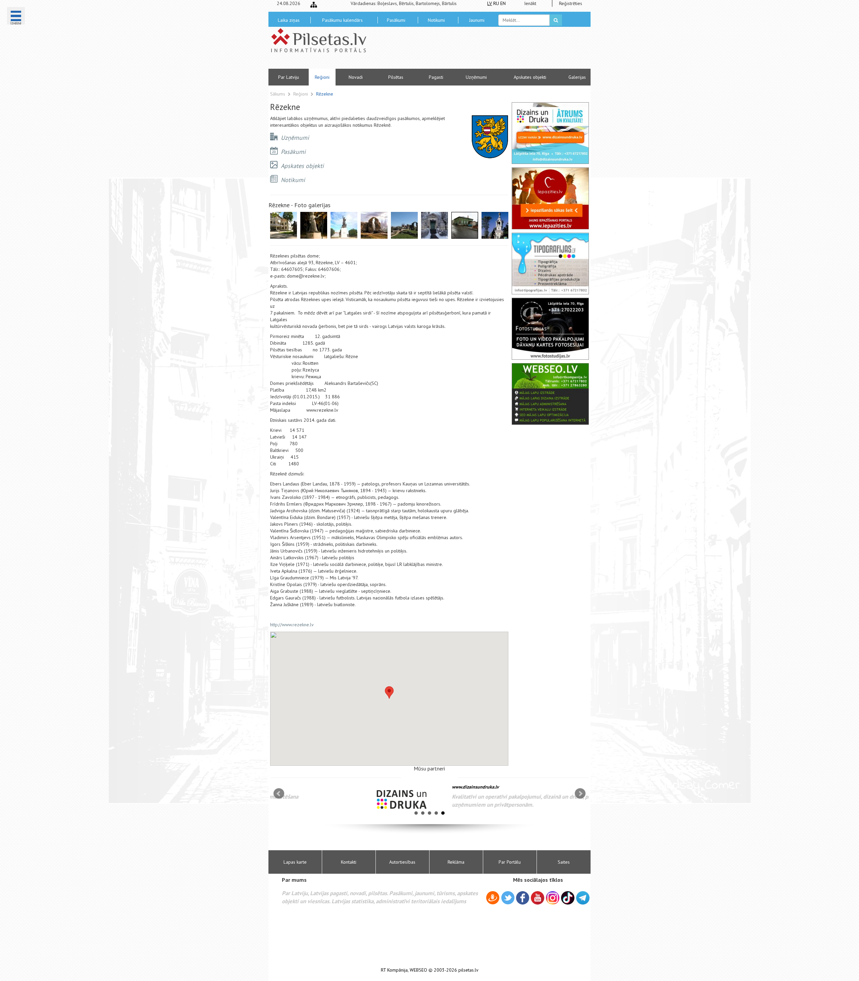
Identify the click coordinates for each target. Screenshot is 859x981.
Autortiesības (402, 862)
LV (489, 3)
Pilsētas (395, 77)
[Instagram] (552, 897)
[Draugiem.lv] (492, 898)
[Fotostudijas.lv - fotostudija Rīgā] (550, 328)
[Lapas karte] (313, 4)
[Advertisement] (478, 50)
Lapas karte (295, 862)
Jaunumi (477, 20)
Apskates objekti (530, 77)
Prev (278, 793)
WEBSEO (418, 970)
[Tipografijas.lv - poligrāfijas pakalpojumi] (550, 263)
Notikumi (436, 20)
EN (503, 3)
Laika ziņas (289, 20)
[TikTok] (567, 897)
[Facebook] (522, 898)
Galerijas (577, 77)
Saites (564, 862)
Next (580, 793)
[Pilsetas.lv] (322, 40)
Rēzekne (324, 94)
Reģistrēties (570, 3)
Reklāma (456, 862)
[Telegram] (583, 897)
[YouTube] (537, 897)
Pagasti (436, 77)
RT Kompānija (394, 970)
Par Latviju (288, 77)
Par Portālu (510, 862)
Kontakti (348, 862)
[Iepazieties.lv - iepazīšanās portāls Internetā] (550, 198)
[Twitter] (507, 898)
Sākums (277, 94)
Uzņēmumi (476, 77)
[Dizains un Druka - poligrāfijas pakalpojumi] (550, 133)
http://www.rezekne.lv (292, 625)
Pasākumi (396, 20)
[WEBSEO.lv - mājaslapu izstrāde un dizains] (550, 394)
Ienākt (530, 3)
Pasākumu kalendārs (342, 20)
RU (496, 3)
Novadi (356, 77)
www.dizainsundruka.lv (387, 787)
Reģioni (322, 77)
